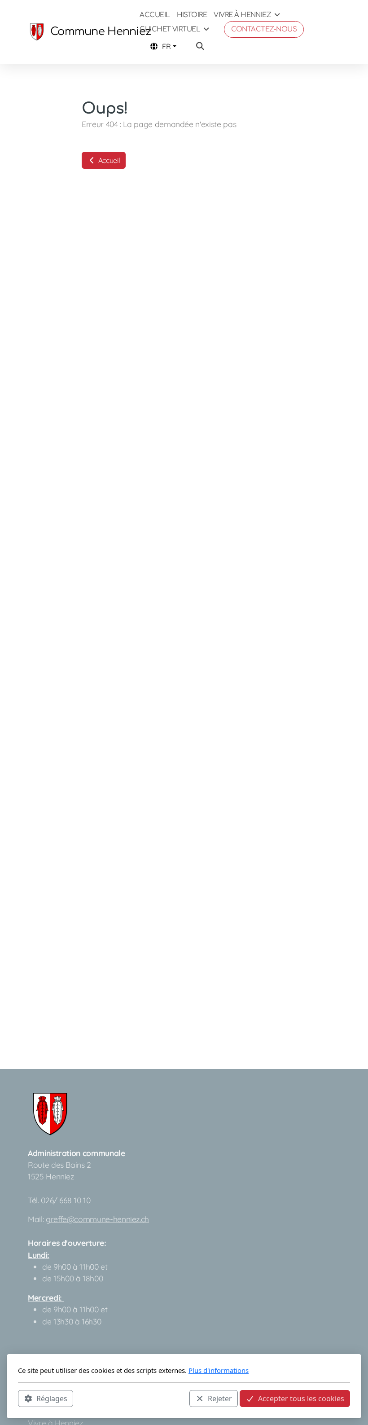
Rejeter (220, 1398)
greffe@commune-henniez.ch (97, 1219)
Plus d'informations (218, 1370)
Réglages (51, 1398)
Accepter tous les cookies (301, 1398)
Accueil (108, 160)
